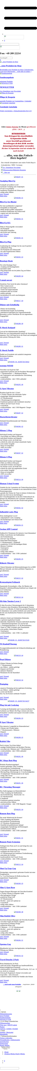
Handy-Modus (4, 1045)
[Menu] (20, 34)
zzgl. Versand (4, 194)
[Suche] (20, 44)
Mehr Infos (3, 196)
